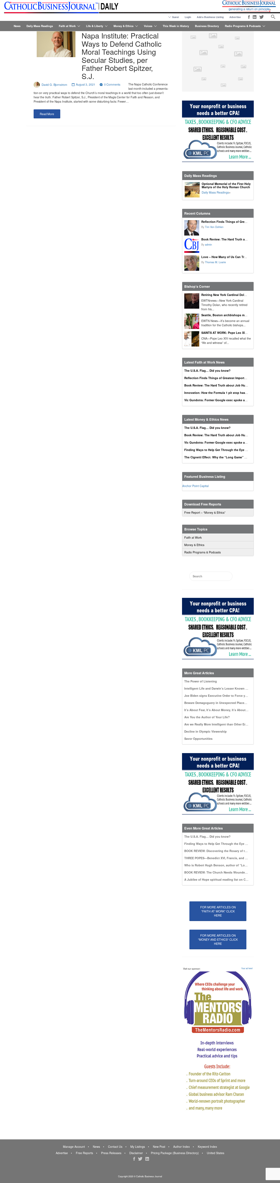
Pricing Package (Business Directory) (175, 1153)
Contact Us (115, 1146)
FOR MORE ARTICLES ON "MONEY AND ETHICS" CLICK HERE (218, 939)
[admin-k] (191, 245)
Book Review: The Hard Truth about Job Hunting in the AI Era (227, 385)
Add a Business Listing (210, 17)
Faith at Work (67, 26)
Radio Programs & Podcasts (243, 26)
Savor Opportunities (198, 739)
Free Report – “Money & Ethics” (204, 512)
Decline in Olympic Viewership (205, 731)
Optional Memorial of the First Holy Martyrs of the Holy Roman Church (226, 185)
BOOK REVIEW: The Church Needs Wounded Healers (221, 872)
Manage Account (74, 1146)
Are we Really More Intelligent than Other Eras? (217, 724)
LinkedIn (254, 17)
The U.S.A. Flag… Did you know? (207, 370)
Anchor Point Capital (195, 486)
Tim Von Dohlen (214, 227)
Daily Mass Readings (39, 26)
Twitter (261, 17)
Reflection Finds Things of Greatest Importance (234, 222)
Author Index (181, 1146)
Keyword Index (207, 1146)
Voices (148, 26)
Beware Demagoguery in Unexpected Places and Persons (224, 703)
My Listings (137, 1146)
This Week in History (176, 26)
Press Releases (111, 1153)
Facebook (249, 17)
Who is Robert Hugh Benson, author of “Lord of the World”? (226, 865)
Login (188, 17)
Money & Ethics (123, 26)
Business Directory (207, 26)
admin (208, 244)
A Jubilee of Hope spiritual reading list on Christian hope (224, 879)
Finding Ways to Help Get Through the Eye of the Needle (224, 450)
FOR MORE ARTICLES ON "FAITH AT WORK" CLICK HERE (218, 911)
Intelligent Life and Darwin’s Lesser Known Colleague (222, 688)
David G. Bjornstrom (54, 84)
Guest (175, 17)
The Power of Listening (200, 681)
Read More (47, 114)
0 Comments (112, 84)
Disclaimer (136, 1153)
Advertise (235, 17)
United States (215, 1153)
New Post (159, 1146)
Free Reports (84, 1153)
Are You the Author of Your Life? (207, 717)
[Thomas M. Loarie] (191, 263)
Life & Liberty (94, 26)
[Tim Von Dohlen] (191, 228)
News (17, 26)
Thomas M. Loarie (215, 262)
